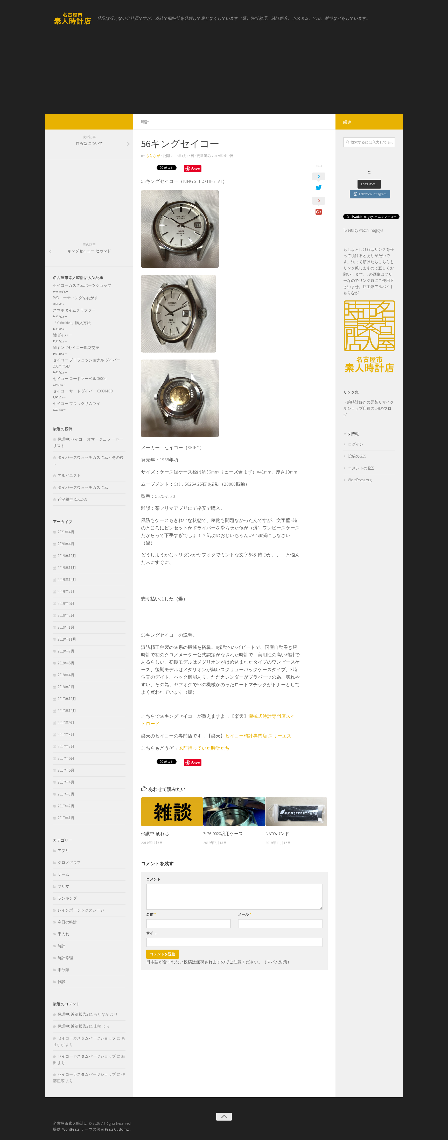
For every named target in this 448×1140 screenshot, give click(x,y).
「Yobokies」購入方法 (72, 322)
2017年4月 (66, 782)
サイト (151, 933)
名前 (151, 914)
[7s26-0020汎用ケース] (234, 811)
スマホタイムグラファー (74, 310)
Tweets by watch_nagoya (363, 230)
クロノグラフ (69, 862)
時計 (145, 121)
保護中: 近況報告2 (73, 1014)
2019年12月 (67, 555)
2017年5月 (66, 770)
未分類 (63, 969)
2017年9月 (66, 722)
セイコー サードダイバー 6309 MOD (83, 391)
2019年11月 (67, 567)
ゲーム (63, 874)
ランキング (67, 898)
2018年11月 (67, 639)
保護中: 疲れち (155, 833)
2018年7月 (66, 651)
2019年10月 (67, 579)
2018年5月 (66, 663)
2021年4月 (66, 531)
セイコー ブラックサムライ (76, 403)
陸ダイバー (62, 335)
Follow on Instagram (373, 194)
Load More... (369, 184)
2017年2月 (66, 806)
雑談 (61, 981)
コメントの (361, 467)
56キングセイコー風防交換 (76, 347)
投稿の (357, 456)
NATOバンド (277, 833)
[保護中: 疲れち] (172, 811)
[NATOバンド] (296, 811)
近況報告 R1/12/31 (73, 499)
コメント (153, 879)
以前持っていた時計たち (204, 748)
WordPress (70, 1129)
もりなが (153, 155)
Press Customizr (117, 1129)
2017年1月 (66, 817)
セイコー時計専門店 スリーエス (258, 736)
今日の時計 (67, 922)
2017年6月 (66, 758)
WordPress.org (360, 479)
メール (244, 914)
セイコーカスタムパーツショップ (82, 285)
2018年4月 (66, 674)
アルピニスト (69, 475)
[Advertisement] (224, 75)
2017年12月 (67, 698)
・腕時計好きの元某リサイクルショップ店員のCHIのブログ (368, 408)
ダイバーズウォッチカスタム (83, 487)
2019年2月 (66, 615)
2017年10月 (67, 710)
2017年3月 (66, 794)
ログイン (355, 444)
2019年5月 (66, 603)
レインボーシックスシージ (81, 910)
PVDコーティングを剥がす (75, 297)
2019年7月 (66, 591)
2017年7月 (66, 746)
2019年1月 (66, 627)
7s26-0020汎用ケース (223, 833)
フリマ (63, 886)
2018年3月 (66, 686)
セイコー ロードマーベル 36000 (79, 378)
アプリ (63, 850)
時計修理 (65, 957)
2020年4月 (66, 543)
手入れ (63, 933)
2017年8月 (66, 734)
